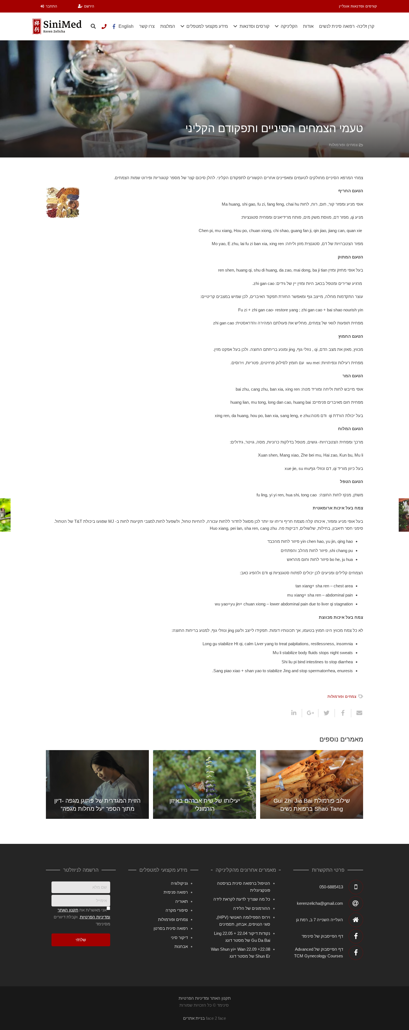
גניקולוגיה (179, 883)
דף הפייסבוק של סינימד (322, 936)
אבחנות (181, 946)
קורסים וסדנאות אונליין (358, 6)
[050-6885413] (104, 26)
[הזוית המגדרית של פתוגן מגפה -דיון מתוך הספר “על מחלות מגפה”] (97, 784)
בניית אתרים (194, 1018)
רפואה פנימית (176, 892)
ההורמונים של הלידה (251, 908)
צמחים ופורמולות (343, 145)
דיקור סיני (179, 937)
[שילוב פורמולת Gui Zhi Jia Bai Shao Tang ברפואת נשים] (311, 784)
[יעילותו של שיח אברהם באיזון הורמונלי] (204, 784)
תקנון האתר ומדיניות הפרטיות (205, 998)
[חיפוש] (93, 26)
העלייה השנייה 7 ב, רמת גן (319, 919)
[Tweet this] (326, 713)
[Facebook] (114, 26)
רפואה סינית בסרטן (171, 928)
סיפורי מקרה (177, 910)
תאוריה (181, 901)
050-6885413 (331, 886)
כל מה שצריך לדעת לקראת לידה (241, 899)
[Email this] (357, 713)
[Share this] (342, 713)
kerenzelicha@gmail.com (320, 903)
